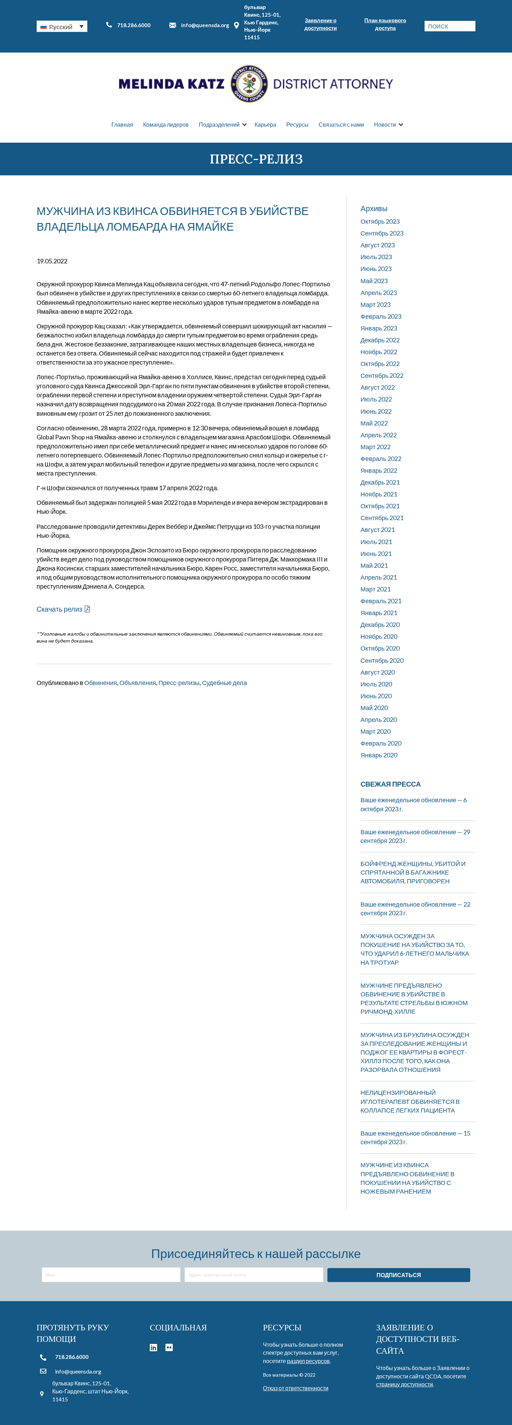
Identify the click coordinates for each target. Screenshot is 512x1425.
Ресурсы (297, 124)
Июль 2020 (376, 684)
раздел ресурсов (308, 1361)
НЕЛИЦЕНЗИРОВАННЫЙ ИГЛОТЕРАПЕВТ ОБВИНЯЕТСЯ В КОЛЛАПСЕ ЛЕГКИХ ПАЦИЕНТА (410, 1101)
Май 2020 (374, 707)
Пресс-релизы (179, 682)
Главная (122, 124)
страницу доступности (404, 1384)
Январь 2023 (378, 328)
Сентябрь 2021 (381, 518)
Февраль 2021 (380, 601)
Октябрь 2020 (379, 648)
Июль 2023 (376, 257)
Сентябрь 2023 (381, 233)
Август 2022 (377, 387)
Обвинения (100, 682)
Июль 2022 (376, 399)
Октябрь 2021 (379, 506)
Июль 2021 (376, 542)
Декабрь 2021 (379, 482)
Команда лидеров (166, 124)
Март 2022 (375, 447)
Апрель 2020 (378, 719)
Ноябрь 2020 (378, 636)
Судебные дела (224, 682)
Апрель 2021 (378, 577)
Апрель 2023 (378, 292)
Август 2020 (377, 672)
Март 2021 (375, 589)
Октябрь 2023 (379, 221)
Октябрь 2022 (379, 363)
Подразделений (219, 124)
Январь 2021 (378, 612)
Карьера (265, 124)
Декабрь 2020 (379, 624)
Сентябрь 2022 (381, 375)
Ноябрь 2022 (378, 352)
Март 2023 (375, 304)
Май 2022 (374, 423)
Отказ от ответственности (295, 1388)
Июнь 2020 (375, 696)
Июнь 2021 (375, 553)
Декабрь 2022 (379, 340)
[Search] (470, 26)
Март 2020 (375, 731)
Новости (385, 124)
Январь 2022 (378, 470)
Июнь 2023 (375, 268)
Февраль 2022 (380, 458)
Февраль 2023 (380, 316)
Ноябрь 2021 (378, 494)
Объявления (137, 682)
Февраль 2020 (380, 743)
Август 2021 (377, 529)
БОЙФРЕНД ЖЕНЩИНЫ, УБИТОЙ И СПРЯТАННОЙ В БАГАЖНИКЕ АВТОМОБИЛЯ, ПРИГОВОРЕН (413, 872)
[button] (62, 26)
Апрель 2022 (378, 435)
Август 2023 (377, 245)
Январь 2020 (378, 755)
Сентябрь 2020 (381, 660)
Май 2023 (374, 281)
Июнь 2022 (375, 411)
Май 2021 (374, 565)
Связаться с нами (341, 124)
